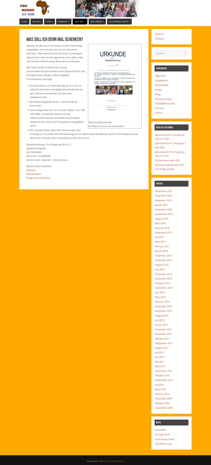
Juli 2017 (159, 237)
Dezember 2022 (163, 195)
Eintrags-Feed (162, 434)
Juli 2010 (159, 384)
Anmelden (160, 429)
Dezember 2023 (163, 191)
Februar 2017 (162, 246)
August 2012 (161, 315)
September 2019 (164, 214)
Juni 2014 (160, 269)
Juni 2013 (160, 292)
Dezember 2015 (163, 255)
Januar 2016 (161, 251)
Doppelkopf (161, 80)
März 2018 (160, 223)
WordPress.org (163, 443)
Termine (159, 108)
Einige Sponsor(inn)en (38, 177)
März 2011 (160, 366)
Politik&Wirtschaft (165, 103)
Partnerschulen (163, 99)
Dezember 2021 (163, 200)
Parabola (106, 461)
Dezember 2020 (163, 209)
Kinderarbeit (162, 85)
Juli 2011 (159, 352)
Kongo (158, 89)
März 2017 (160, 241)
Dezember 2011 (163, 329)
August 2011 (161, 347)
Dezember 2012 (163, 306)
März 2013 (160, 297)
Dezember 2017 (163, 232)
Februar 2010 (162, 394)
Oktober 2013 (162, 283)
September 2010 (164, 380)
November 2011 (163, 334)
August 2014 (161, 264)
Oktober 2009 (162, 403)
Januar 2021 (161, 205)
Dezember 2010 (163, 370)
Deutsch (159, 34)
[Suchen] (184, 53)
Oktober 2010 (162, 375)
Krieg (158, 94)
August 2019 (161, 218)
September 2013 (164, 287)
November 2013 (163, 278)
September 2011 (164, 343)
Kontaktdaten (33, 174)
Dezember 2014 (163, 260)
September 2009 (164, 407)
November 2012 (163, 310)
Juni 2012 (160, 320)
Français (159, 38)
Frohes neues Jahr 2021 (167, 160)
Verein (158, 112)
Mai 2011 (160, 361)
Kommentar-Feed (164, 439)
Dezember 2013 (163, 274)
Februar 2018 (162, 228)
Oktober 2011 (162, 338)
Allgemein (160, 75)
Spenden (31, 170)
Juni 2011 (160, 357)
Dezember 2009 (163, 398)
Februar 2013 (162, 301)
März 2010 (160, 389)
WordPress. (118, 461)
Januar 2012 (161, 324)
